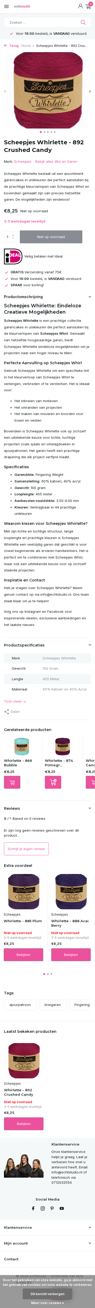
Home (26, 46)
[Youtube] (62, 1209)
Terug (13, 46)
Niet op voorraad (51, 237)
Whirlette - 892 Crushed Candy (18, 1092)
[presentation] (5, 91)
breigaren (53, 1005)
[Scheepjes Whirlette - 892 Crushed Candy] (24, 1060)
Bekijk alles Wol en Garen (56, 161)
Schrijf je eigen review (26, 849)
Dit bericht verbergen (47, 1294)
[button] (41, 132)
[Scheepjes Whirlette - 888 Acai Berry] (71, 891)
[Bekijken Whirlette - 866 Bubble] (21, 747)
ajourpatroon (20, 1005)
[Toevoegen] (53, 782)
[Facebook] (33, 1209)
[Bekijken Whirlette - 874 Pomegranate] (62, 747)
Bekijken (23, 954)
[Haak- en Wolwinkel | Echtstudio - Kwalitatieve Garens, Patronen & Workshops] (27, 6)
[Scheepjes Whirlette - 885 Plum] (23, 891)
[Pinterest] (52, 1209)
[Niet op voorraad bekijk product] (12, 782)
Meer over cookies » (47, 1303)
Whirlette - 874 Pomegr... (59, 762)
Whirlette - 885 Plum (23, 921)
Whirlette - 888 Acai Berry (70, 923)
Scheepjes (22, 161)
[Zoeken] (83, 22)
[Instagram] (43, 1209)
